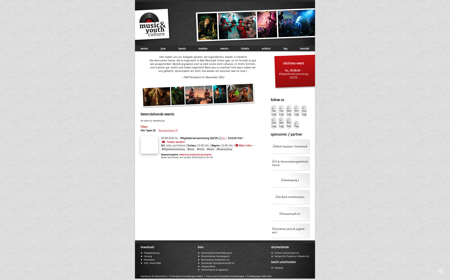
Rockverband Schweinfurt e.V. (215, 259)
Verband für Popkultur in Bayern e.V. (292, 256)
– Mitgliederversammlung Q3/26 (293, 70)
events (224, 48)
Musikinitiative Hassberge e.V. (215, 256)
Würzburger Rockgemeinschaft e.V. (218, 263)
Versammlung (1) (168, 130)
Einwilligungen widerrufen (259, 276)
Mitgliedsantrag (151, 253)
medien (203, 48)
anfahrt (266, 48)
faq (285, 48)
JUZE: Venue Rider (152, 263)
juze (163, 48)
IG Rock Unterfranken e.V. (287, 253)
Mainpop (279, 267)
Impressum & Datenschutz (153, 276)
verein (144, 48)
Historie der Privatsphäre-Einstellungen (225, 276)
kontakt (304, 48)
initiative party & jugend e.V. (214, 269)
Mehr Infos (245, 145)
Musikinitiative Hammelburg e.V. (216, 253)
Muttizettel (149, 259)
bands (182, 48)
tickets (245, 48)
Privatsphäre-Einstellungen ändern (186, 276)
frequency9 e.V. (208, 266)
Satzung (148, 256)
